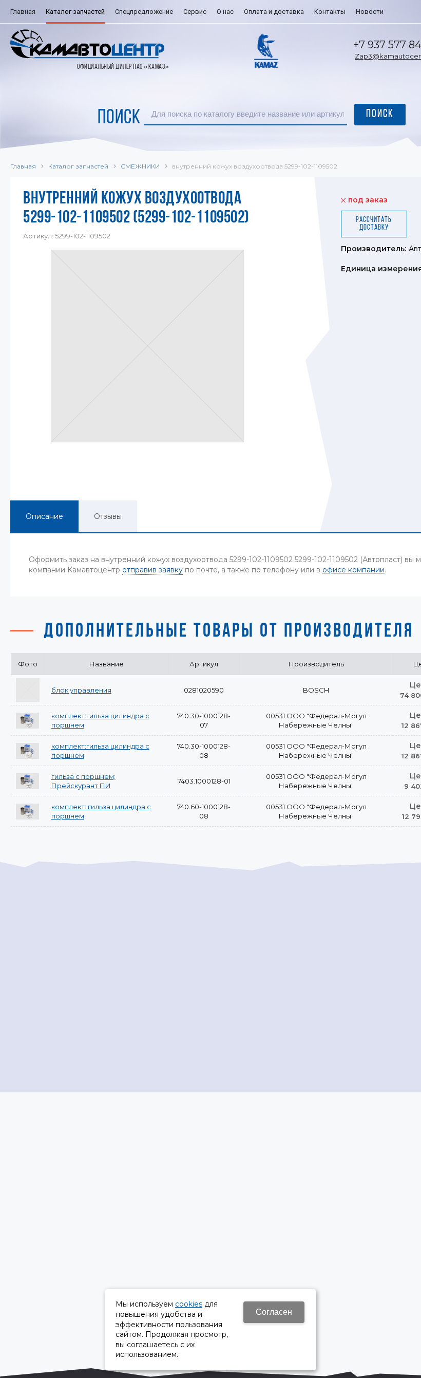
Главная (23, 166)
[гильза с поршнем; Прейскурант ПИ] (28, 781)
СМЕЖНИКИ (140, 166)
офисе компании (353, 569)
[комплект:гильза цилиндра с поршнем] (28, 720)
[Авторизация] (416, 5)
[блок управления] (28, 690)
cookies (188, 1304)
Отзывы (108, 516)
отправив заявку (152, 569)
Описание (44, 516)
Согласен (274, 1312)
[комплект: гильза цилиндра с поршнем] (28, 811)
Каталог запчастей (78, 166)
